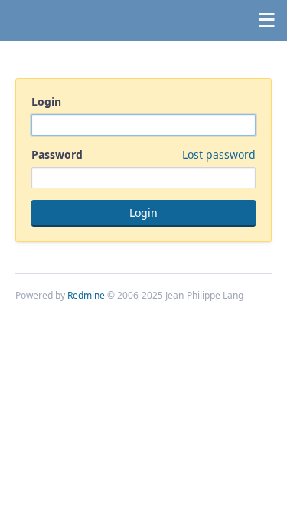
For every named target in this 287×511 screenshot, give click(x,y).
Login (46, 101)
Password (143, 154)
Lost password (219, 154)
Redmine (86, 295)
